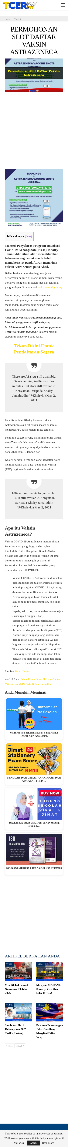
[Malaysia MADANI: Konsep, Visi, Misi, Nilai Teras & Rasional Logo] (49, 971)
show (28, 236)
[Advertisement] (34, 131)
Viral (9, 964)
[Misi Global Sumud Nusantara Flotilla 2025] (18, 971)
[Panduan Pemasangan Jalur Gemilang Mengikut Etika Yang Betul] (49, 1012)
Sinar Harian (22, 671)
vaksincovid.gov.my (50, 287)
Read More (48, 1143)
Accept (33, 1142)
